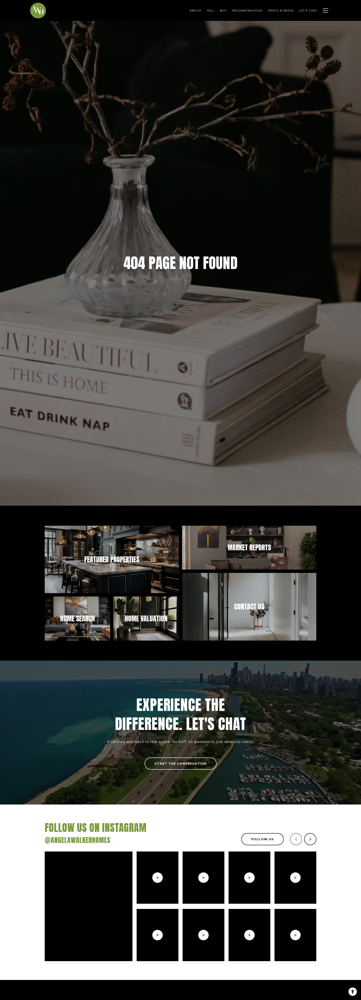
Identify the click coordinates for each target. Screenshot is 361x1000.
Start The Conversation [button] (181, 763)
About (195, 10)
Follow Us (262, 839)
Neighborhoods (247, 10)
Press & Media (281, 10)
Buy (223, 10)
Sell (211, 10)
